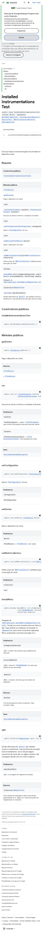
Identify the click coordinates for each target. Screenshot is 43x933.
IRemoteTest (19, 288)
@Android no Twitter (8, 861)
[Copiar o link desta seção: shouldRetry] (15, 599)
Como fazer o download (10, 839)
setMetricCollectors (12, 255)
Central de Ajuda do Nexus (10, 896)
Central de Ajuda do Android (11, 890)
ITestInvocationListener (27, 396)
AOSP (3, 63)
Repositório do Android (9, 832)
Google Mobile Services (9, 903)
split (6, 293)
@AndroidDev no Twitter (10, 864)
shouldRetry (8, 274)
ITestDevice (9, 190)
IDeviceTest (7, 120)
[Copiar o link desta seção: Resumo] (13, 163)
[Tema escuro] (40, 322)
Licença (5, 921)
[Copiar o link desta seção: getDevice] (14, 342)
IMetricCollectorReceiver (24, 120)
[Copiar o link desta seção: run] (7, 386)
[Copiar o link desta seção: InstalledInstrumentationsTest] (32, 316)
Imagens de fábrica (8, 845)
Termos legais (30, 917)
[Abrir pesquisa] (24, 2)
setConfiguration (11, 226)
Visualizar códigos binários (10, 842)
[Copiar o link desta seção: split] (8, 730)
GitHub (4, 852)
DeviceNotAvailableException (16, 455)
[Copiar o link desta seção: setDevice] (13, 509)
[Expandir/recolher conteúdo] (14, 68)
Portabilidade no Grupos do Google (13, 881)
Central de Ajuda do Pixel (10, 893)
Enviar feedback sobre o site (30, 921)
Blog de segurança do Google (12, 871)
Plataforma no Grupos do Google (13, 874)
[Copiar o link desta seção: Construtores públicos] (31, 309)
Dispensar (21, 31)
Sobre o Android (7, 917)
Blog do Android (7, 868)
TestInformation (14, 210)
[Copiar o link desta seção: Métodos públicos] (25, 335)
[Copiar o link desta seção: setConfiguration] (20, 465)
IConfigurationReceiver (30, 117)
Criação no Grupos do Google (12, 878)
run (5, 210)
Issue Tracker (6, 910)
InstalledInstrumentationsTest (16, 176)
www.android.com (8, 900)
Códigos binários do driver (10, 849)
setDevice (8, 241)
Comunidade (19, 917)
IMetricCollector (33, 255)
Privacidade (14, 921)
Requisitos (5, 835)
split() (22, 297)
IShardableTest (8, 122)
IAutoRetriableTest (10, 117)
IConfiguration (25, 226)
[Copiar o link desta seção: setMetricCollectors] (23, 553)
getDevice (8, 195)
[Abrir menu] (3, 2)
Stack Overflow (7, 906)
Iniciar (21, 38)
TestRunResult (27, 610)
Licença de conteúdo (28, 814)
